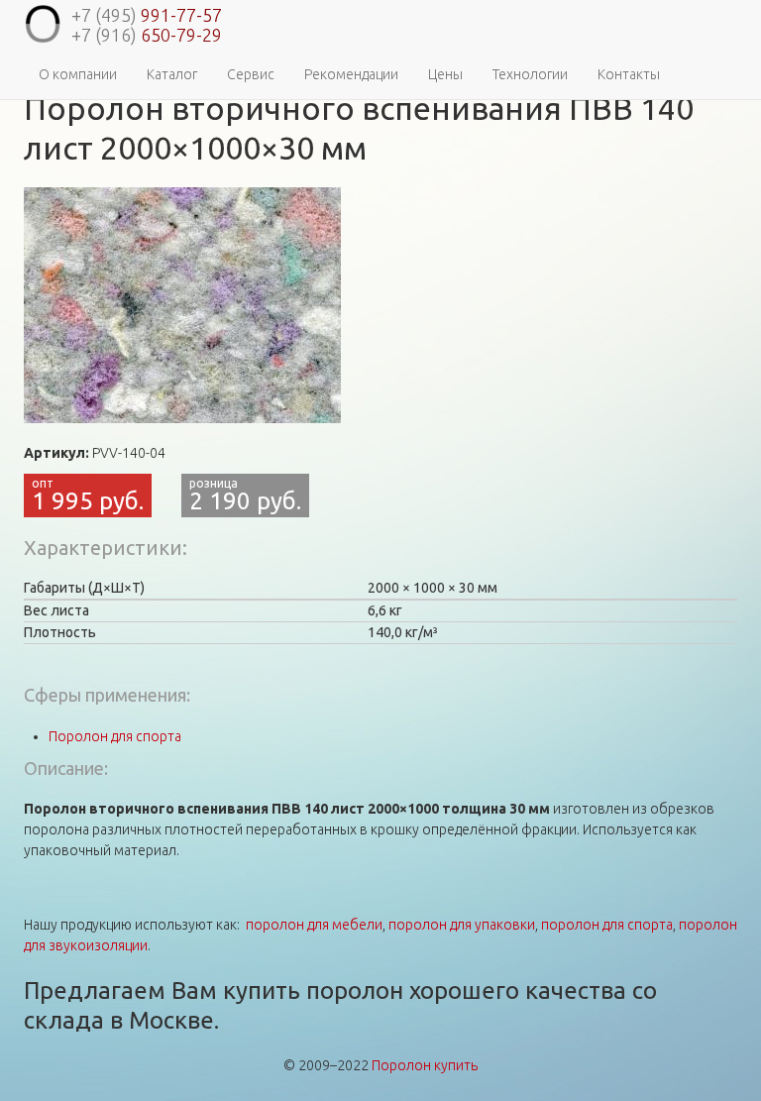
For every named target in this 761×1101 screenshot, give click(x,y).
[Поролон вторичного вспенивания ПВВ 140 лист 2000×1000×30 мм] (182, 305)
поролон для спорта (607, 925)
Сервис (250, 74)
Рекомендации (351, 74)
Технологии (530, 74)
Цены (445, 74)
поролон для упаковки (461, 925)
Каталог (172, 74)
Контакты (629, 74)
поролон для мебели (314, 925)
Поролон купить (425, 1065)
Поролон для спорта (115, 736)
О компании (78, 74)
